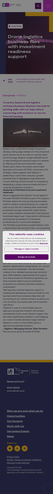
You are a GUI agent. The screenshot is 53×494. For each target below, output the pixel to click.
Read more (44, 243)
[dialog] (26, 247)
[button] (27, 249)
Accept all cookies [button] (26, 257)
